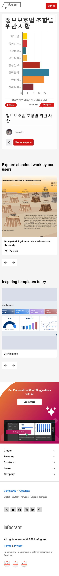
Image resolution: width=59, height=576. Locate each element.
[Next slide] (13, 263)
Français (43, 497)
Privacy (18, 545)
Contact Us (10, 490)
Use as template (23, 142)
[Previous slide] (6, 263)
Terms (7, 545)
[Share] (9, 142)
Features (9, 456)
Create (7, 450)
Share (11, 105)
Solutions (9, 462)
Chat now (24, 490)
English (7, 497)
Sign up (51, 5)
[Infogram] (11, 5)
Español (34, 497)
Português (25, 497)
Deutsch (15, 497)
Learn (7, 468)
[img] (25, 36)
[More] (52, 18)
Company (9, 474)
